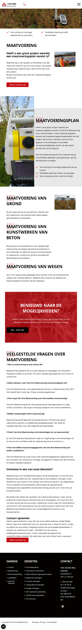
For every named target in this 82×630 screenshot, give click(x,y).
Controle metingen (33, 581)
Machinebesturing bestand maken (39, 574)
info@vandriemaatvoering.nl (18, 533)
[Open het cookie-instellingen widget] (3, 626)
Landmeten (12, 578)
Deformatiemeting (15, 574)
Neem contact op (17, 84)
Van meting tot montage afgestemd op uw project (21, 33)
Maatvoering (13, 571)
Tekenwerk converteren (35, 571)
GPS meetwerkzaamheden (36, 592)
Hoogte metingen (32, 588)
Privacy (42, 622)
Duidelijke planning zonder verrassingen (56, 33)
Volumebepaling (32, 567)
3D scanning (30, 599)
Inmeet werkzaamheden (35, 595)
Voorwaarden (52, 622)
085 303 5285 (67, 582)
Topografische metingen (35, 585)
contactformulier (13, 536)
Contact (11, 567)
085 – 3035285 (36, 530)
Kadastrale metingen (34, 578)
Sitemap (35, 622)
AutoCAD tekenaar (11, 582)
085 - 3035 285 (17, 330)
